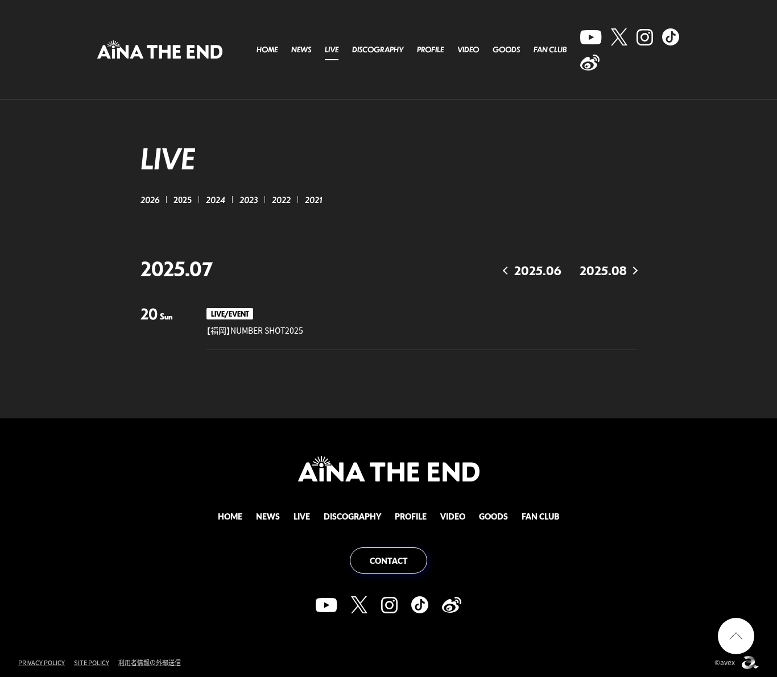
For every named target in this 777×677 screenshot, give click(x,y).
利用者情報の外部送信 (149, 662)
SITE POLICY (91, 662)
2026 (149, 199)
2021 (313, 199)
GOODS (506, 49)
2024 (215, 199)
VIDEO (468, 49)
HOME (267, 49)
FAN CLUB (550, 49)
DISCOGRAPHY (377, 49)
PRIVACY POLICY (41, 662)
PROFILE (430, 49)
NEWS (301, 49)
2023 (248, 199)
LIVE (331, 49)
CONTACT (389, 560)
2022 (281, 199)
